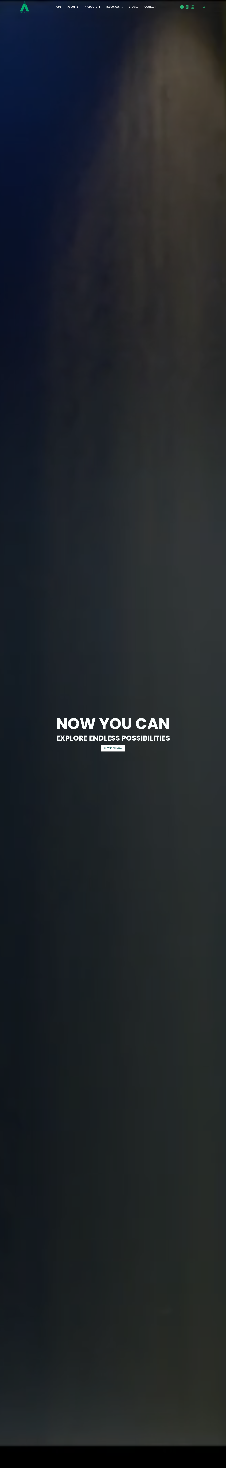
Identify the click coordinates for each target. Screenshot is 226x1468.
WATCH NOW (114, 748)
